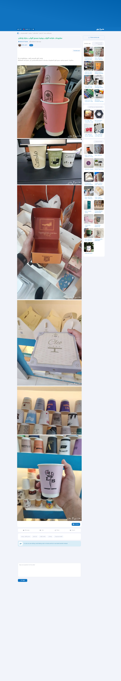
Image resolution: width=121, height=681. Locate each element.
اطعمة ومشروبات (23, 33)
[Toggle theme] (33, 29)
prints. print (24, 45)
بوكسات (30, 33)
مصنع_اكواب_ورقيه (48, 33)
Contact (77, 524)
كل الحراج (41, 33)
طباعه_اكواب (35, 33)
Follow (31, 45)
